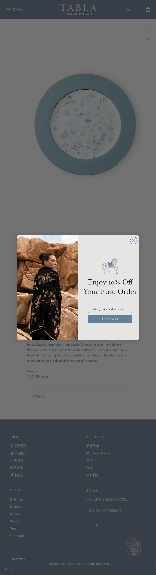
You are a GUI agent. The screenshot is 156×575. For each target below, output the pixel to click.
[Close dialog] (133, 240)
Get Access (110, 319)
